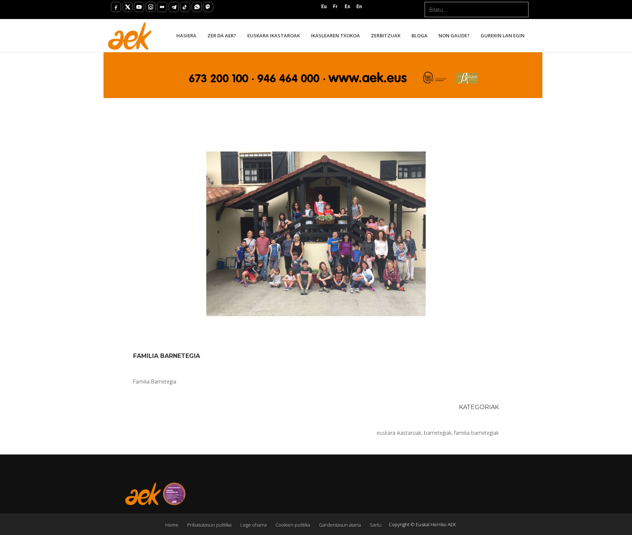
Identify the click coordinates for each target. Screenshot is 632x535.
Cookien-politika (292, 524)
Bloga (419, 35)
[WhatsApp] (197, 7)
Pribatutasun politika (209, 524)
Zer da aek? (221, 35)
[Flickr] (162, 7)
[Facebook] (116, 7)
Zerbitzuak (385, 35)
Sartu (375, 524)
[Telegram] (174, 7)
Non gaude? (454, 35)
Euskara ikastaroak (273, 35)
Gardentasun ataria (340, 524)
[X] (128, 7)
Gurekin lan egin (502, 35)
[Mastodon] (208, 7)
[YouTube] (139, 7)
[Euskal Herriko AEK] (130, 35)
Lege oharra (253, 524)
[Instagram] (151, 7)
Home (171, 524)
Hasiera (186, 35)
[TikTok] (185, 7)
